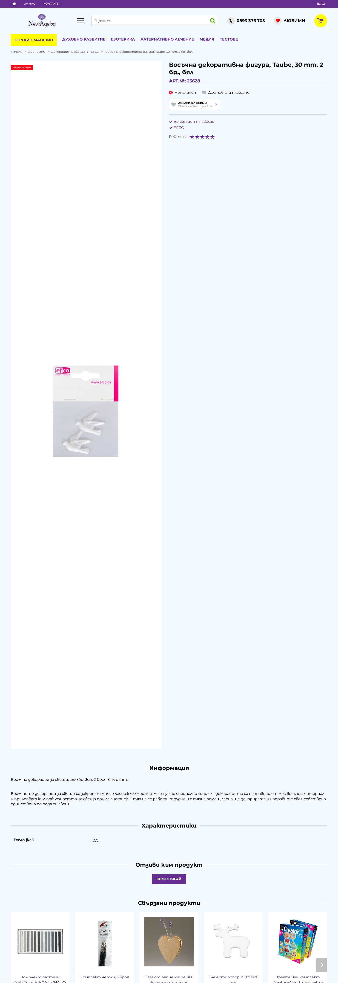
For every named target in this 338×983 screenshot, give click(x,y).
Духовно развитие (83, 39)
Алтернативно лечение (167, 39)
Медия (207, 39)
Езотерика (123, 39)
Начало (16, 51)
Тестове (229, 39)
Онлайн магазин (33, 40)
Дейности (36, 51)
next (321, 965)
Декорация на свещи (68, 51)
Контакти (51, 3)
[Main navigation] (81, 21)
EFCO (95, 51)
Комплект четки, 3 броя (104, 977)
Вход (321, 3)
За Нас (29, 3)
